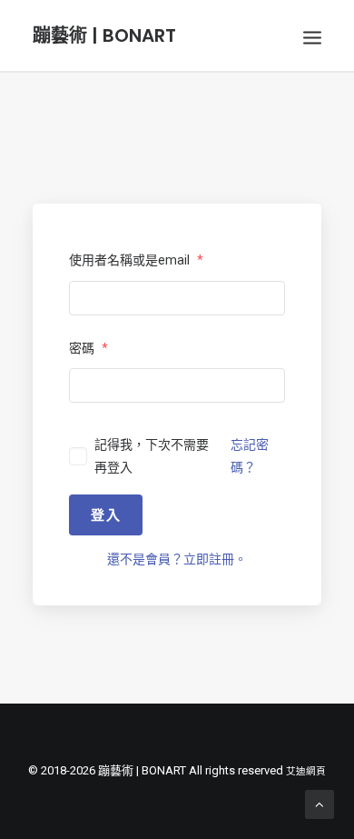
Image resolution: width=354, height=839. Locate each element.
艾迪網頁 (306, 771)
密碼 (88, 348)
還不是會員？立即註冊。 (177, 559)
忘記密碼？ (250, 455)
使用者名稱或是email (136, 260)
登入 (106, 514)
